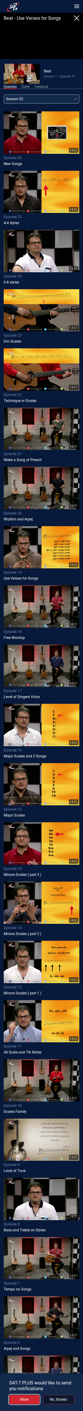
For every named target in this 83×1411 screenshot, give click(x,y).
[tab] (10, 87)
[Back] (76, 18)
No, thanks (58, 1399)
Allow (24, 1399)
